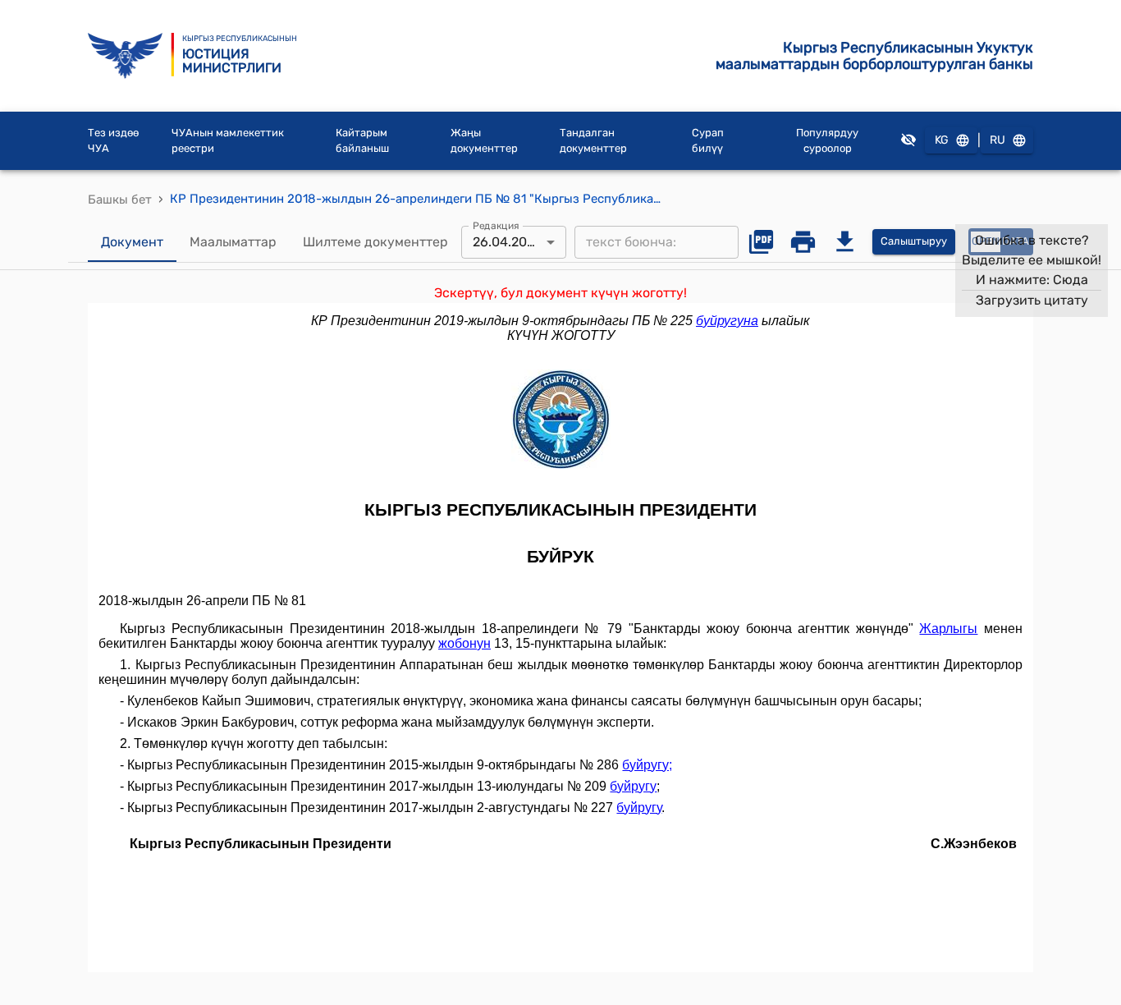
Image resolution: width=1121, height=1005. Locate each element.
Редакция (496, 225)
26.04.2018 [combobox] (507, 242)
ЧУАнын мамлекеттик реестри (228, 140)
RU (997, 140)
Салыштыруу (914, 241)
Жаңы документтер (484, 140)
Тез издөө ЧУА (113, 140)
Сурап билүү (708, 140)
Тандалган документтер (593, 140)
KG (942, 140)
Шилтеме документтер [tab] (375, 242)
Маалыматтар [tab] (233, 242)
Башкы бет (120, 199)
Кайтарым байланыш (362, 140)
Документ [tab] (132, 242)
